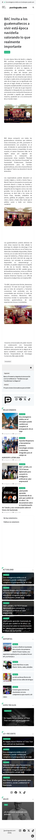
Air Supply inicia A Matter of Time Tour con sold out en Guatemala (17, 719)
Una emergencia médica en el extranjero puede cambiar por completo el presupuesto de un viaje (26, 424)
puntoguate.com (20, 397)
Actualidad (7, 52)
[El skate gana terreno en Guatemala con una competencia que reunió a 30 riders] (7, 690)
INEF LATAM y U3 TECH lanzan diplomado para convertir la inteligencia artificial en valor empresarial (25, 474)
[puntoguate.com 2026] (9, 831)
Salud (6, 804)
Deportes (15, 644)
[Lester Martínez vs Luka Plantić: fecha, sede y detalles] (7, 665)
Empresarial (6, 777)
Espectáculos (8, 711)
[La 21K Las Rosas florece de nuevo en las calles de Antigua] (7, 677)
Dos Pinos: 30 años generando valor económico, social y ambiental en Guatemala (17, 782)
